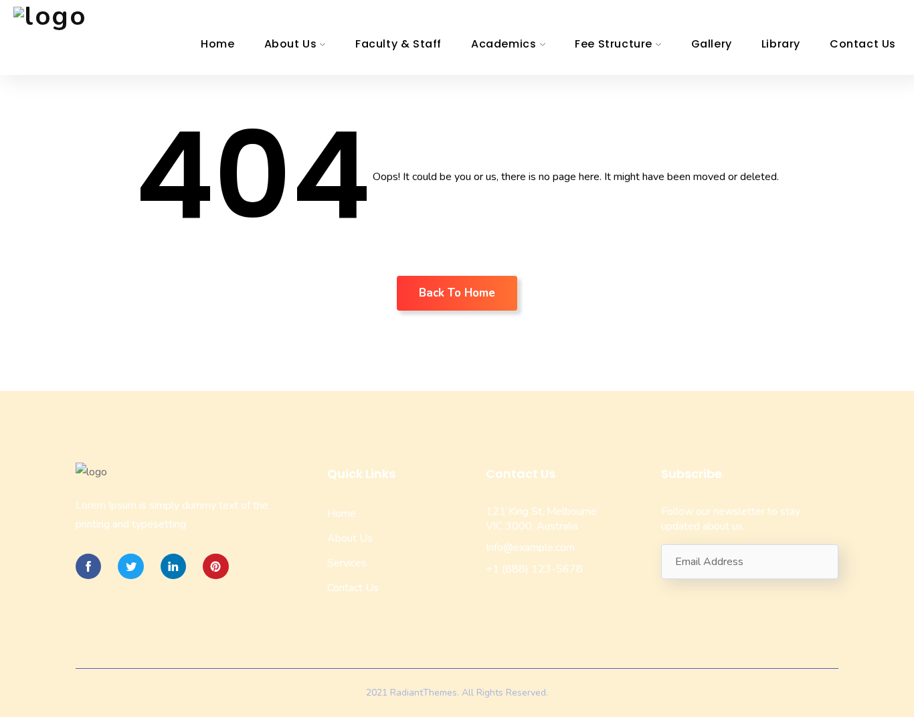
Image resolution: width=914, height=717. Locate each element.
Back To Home (457, 293)
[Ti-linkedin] (173, 566)
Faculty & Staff (398, 44)
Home (217, 44)
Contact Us (863, 44)
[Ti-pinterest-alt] (215, 566)
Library (780, 44)
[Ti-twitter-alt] (130, 566)
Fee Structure (613, 44)
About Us (290, 44)
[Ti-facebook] (88, 566)
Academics (503, 44)
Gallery (711, 44)
